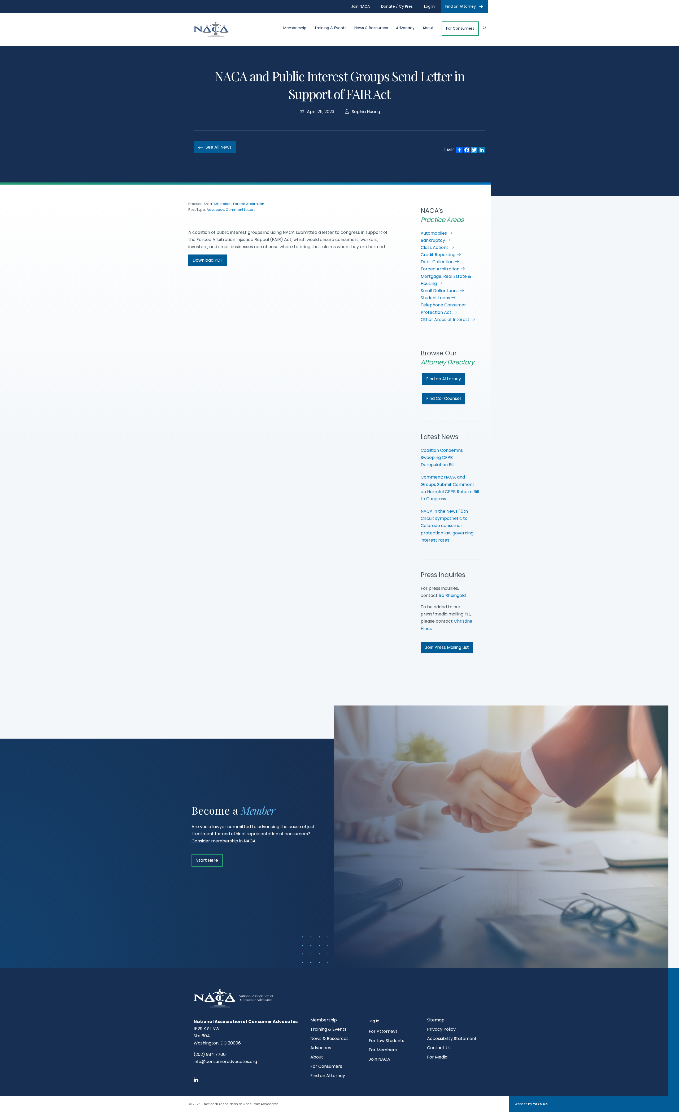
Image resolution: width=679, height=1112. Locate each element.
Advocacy (405, 27)
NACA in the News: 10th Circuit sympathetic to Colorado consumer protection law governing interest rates (447, 525)
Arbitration (223, 204)
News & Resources (371, 27)
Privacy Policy (441, 1029)
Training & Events (330, 27)
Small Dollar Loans (440, 291)
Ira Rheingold (452, 595)
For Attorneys (383, 1031)
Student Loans (436, 298)
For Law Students (386, 1041)
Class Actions (435, 247)
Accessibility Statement (452, 1039)
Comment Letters (240, 209)
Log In (374, 1021)
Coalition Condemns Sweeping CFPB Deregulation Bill (442, 457)
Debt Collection (438, 262)
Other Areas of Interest (446, 319)
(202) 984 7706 (210, 1054)
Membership (294, 27)
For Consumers (460, 28)
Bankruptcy (433, 240)
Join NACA (379, 1059)
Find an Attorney (460, 6)
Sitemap (436, 1020)
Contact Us (439, 1048)
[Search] (482, 27)
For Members (383, 1050)
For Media (437, 1057)
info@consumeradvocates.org (225, 1062)
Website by (531, 1104)
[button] (207, 260)
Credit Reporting (438, 255)
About (428, 27)
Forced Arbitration (248, 204)
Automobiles (434, 233)
